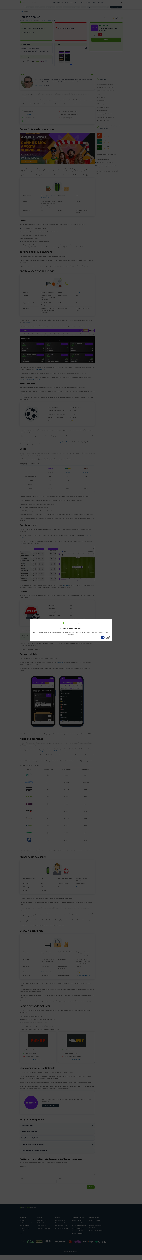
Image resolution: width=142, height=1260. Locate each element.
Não (107, 637)
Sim (102, 637)
